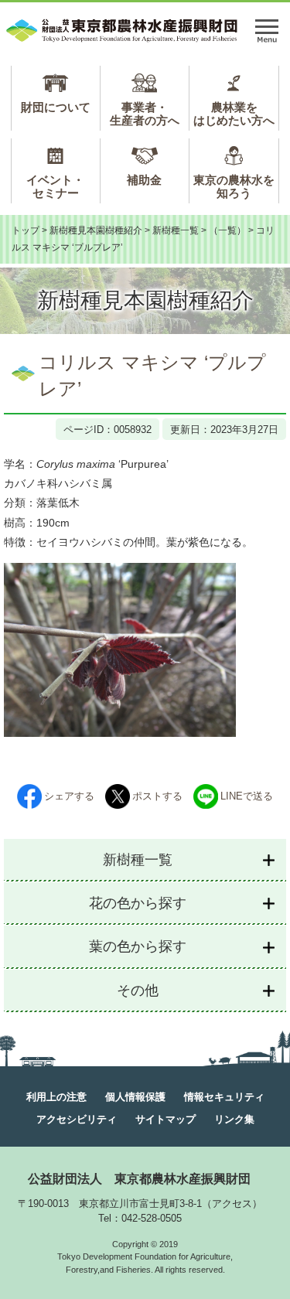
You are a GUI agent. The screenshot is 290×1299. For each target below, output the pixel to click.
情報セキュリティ (224, 1097)
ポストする (157, 796)
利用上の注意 (56, 1097)
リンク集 (234, 1119)
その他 (138, 990)
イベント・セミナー (55, 186)
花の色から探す (137, 903)
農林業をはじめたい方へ (234, 114)
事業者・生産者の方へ (144, 114)
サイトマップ (165, 1119)
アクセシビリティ (76, 1119)
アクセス (232, 1203)
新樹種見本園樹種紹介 (95, 230)
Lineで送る (246, 796)
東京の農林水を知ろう (234, 186)
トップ (25, 230)
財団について (55, 107)
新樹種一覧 (175, 230)
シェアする (69, 796)
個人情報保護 (135, 1097)
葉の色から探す (137, 946)
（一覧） (227, 230)
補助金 (144, 179)
